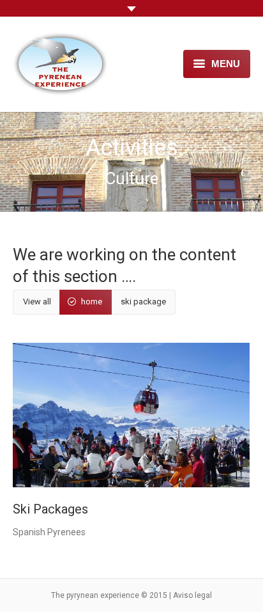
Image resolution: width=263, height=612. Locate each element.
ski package (143, 301)
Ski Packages (50, 509)
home (91, 301)
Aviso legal (192, 595)
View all (37, 301)
